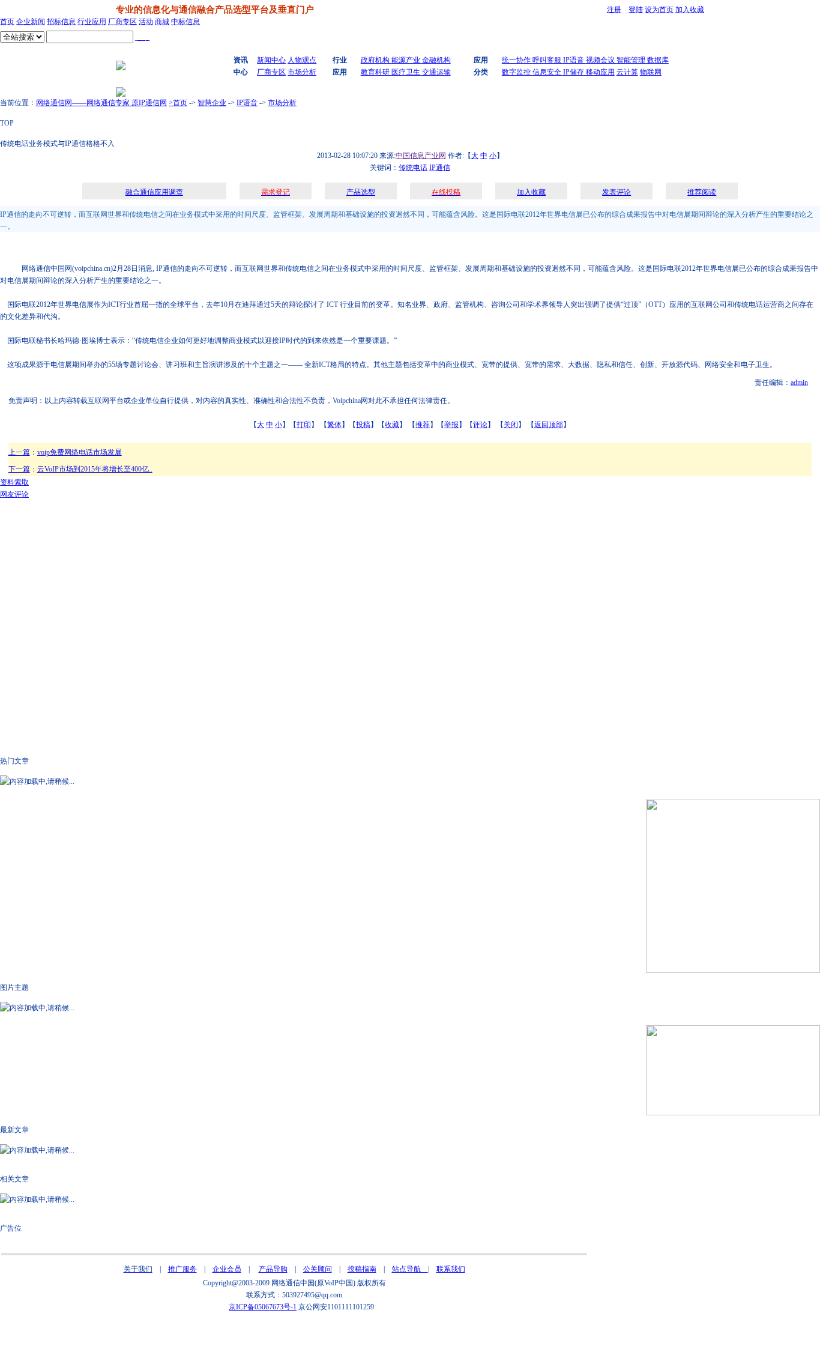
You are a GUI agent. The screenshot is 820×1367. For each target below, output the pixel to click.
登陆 (636, 9)
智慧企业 (211, 103)
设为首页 (659, 9)
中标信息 (185, 21)
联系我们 (450, 1269)
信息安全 (547, 72)
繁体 (334, 424)
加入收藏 (689, 9)
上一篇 (19, 452)
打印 (304, 424)
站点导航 (410, 1269)
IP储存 (573, 72)
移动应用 (599, 72)
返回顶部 (548, 424)
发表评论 (616, 192)
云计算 (627, 72)
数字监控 (517, 72)
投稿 (363, 424)
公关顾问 (317, 1269)
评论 (480, 424)
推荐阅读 (701, 192)
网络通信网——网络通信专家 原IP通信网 (101, 103)
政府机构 (376, 60)
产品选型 (360, 192)
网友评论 (14, 494)
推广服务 (182, 1269)
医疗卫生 (406, 72)
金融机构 (436, 60)
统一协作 (517, 60)
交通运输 (436, 72)
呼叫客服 (547, 60)
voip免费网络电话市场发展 (79, 452)
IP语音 (574, 60)
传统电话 (413, 167)
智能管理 (632, 60)
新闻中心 (271, 60)
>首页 (178, 103)
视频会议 (601, 60)
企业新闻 (30, 21)
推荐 (422, 424)
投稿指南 (362, 1269)
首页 (7, 21)
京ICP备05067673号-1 (263, 1307)
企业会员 (227, 1269)
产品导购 (273, 1269)
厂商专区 (122, 21)
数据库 (658, 60)
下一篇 (19, 469)
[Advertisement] (195, 247)
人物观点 (302, 60)
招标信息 (61, 21)
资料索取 (14, 482)
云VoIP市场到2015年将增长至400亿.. (94, 469)
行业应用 (91, 21)
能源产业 (406, 60)
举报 (451, 424)
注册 (614, 9)
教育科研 (376, 72)
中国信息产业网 (421, 155)
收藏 (392, 424)
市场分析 (302, 72)
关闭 (511, 424)
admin (799, 382)
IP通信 (439, 167)
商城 (162, 21)
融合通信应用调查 (154, 192)
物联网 (651, 72)
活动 (146, 21)
